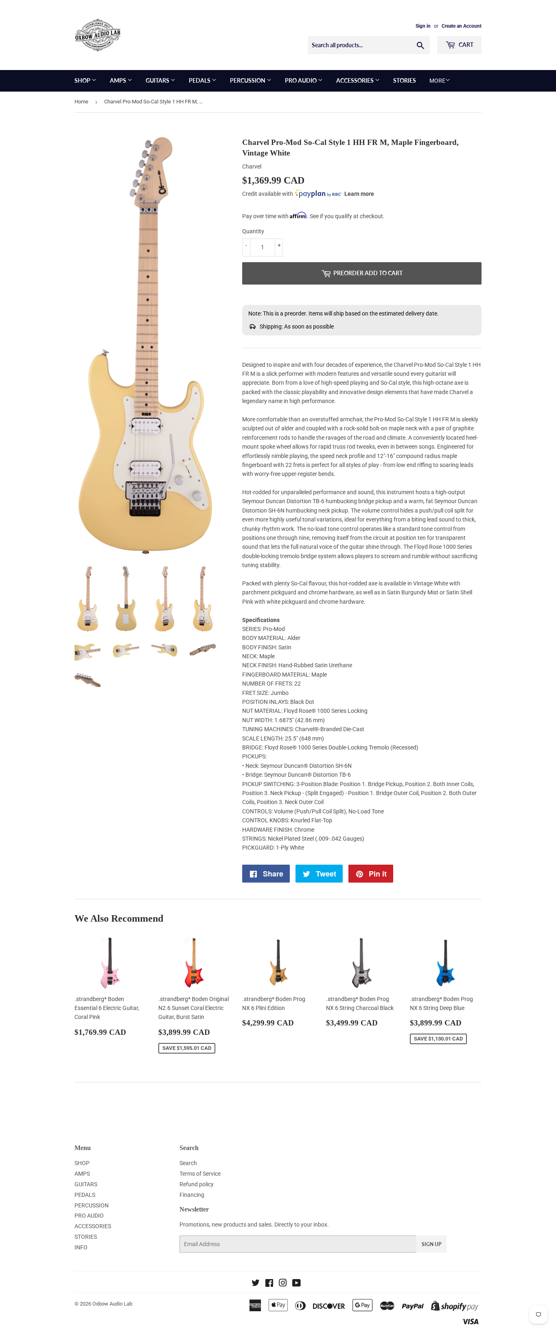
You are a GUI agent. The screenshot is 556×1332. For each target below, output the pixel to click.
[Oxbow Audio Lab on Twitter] (256, 1284)
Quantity (253, 231)
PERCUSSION (248, 80)
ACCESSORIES (355, 80)
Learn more (359, 194)
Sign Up (431, 1244)
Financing (191, 1195)
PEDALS (200, 80)
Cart (465, 44)
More (437, 80)
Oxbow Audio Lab (112, 1304)
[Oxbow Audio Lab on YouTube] (296, 1284)
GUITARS (158, 80)
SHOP (83, 80)
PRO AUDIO (301, 80)
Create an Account (462, 26)
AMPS (118, 80)
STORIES (404, 80)
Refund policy (196, 1184)
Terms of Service (200, 1173)
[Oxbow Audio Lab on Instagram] (283, 1284)
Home (81, 102)
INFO (81, 1247)
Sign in (423, 26)
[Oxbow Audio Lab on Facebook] (269, 1284)
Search (188, 1163)
